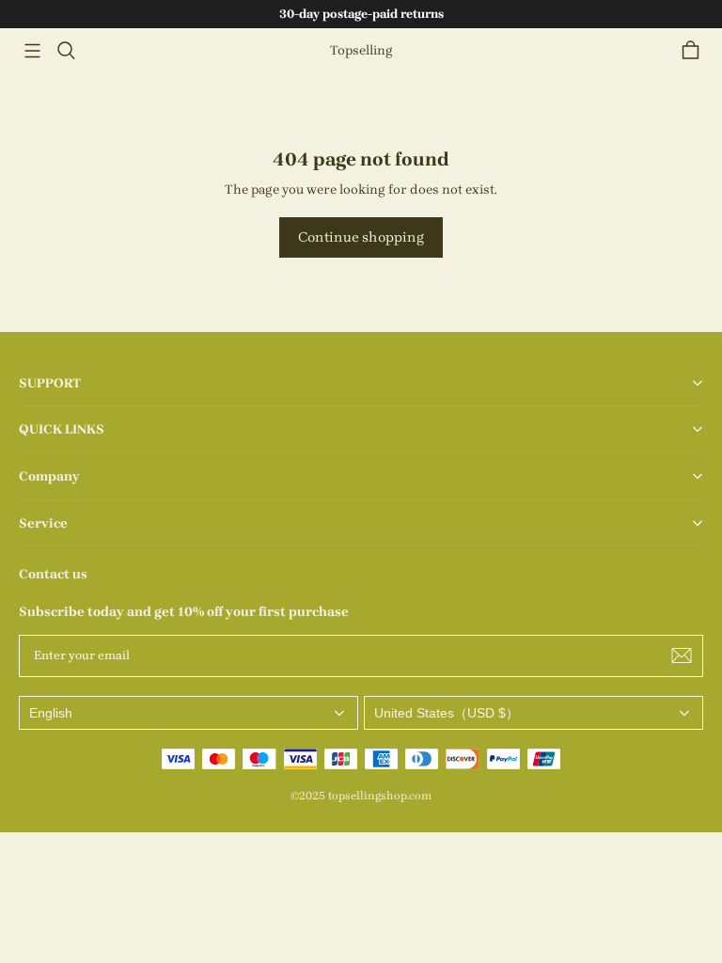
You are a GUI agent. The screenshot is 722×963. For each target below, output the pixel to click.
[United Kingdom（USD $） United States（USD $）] (533, 713)
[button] (32, 51)
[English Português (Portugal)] (188, 713)
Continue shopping (361, 237)
